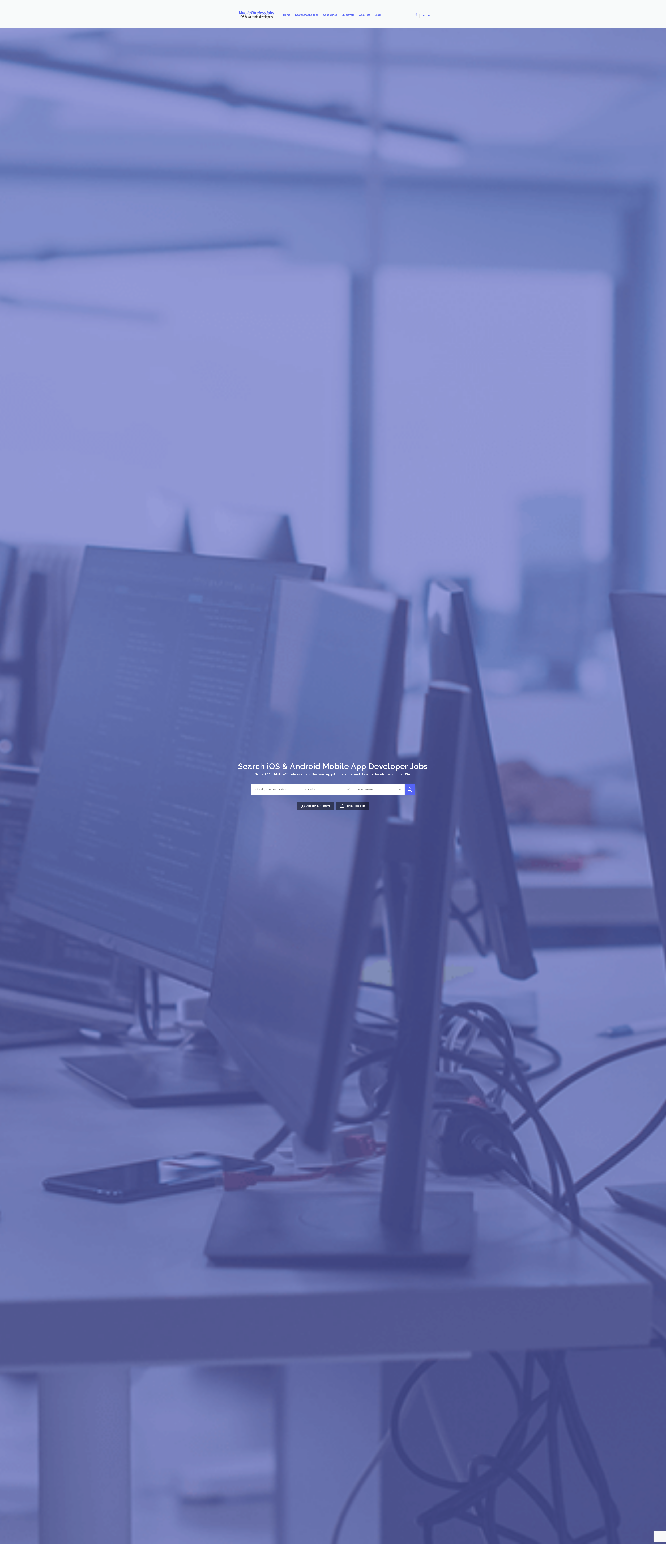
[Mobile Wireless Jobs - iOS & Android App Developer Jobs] (257, 15)
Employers (348, 15)
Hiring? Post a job (355, 805)
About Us (364, 15)
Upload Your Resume (318, 805)
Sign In (426, 15)
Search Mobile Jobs (306, 15)
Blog (378, 15)
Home (286, 15)
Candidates (330, 15)
